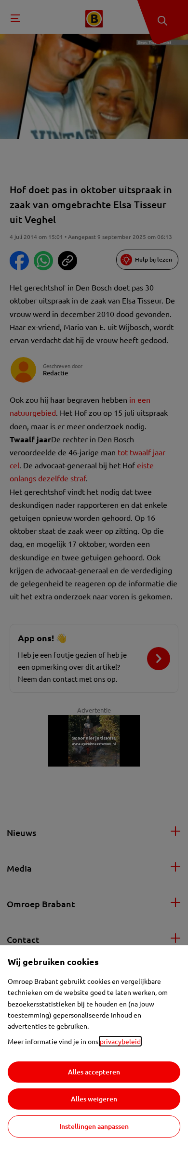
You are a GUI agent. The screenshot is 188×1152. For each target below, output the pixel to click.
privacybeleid (120, 1041)
